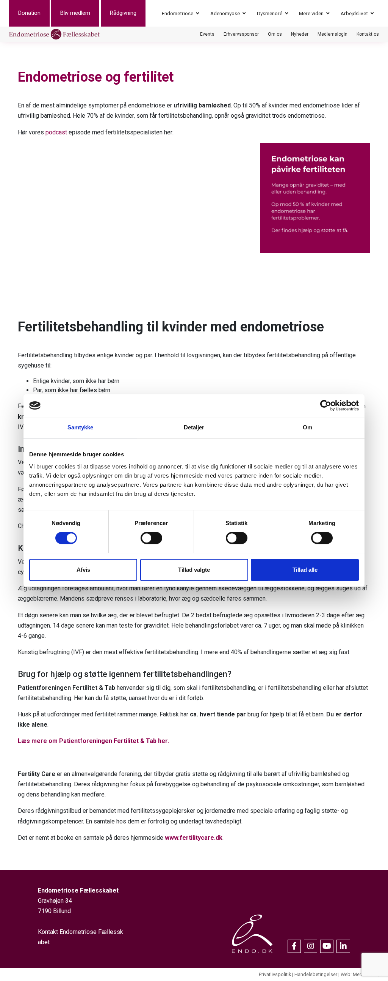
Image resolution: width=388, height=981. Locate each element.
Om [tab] (307, 427)
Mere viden (311, 13)
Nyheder (299, 34)
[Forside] (54, 34)
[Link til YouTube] (326, 946)
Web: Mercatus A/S (361, 974)
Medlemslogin (332, 34)
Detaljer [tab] (194, 427)
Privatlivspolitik (275, 974)
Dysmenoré (269, 13)
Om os (275, 34)
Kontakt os (368, 34)
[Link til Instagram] (310, 946)
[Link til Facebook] (294, 946)
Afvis (83, 569)
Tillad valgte (194, 569)
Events (207, 34)
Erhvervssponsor (241, 34)
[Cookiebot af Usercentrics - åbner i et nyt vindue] (326, 405)
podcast (56, 132)
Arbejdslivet (354, 13)
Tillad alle (305, 569)
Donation (29, 13)
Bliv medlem (75, 13)
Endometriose (177, 13)
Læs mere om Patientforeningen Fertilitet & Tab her (92, 740)
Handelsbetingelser (315, 974)
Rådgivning (123, 13)
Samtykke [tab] (80, 427)
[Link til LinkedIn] (343, 946)
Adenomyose (225, 13)
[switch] (151, 538)
